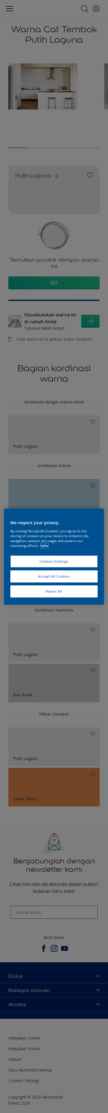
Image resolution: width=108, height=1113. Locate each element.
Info (44, 546)
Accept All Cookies (54, 576)
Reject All (54, 591)
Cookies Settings (54, 561)
